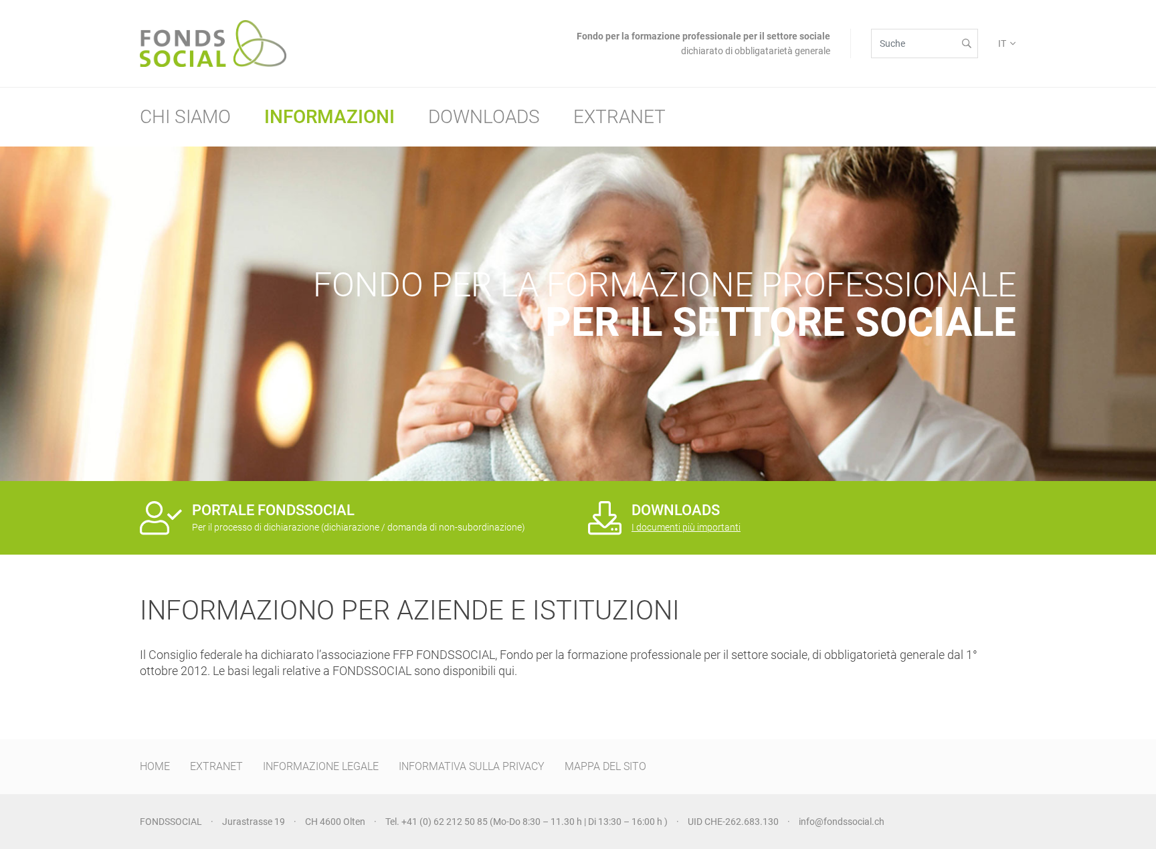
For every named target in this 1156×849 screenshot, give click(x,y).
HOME (155, 766)
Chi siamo (185, 117)
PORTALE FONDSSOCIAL (273, 510)
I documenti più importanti (686, 527)
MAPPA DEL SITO (605, 766)
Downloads (484, 117)
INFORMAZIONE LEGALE (321, 766)
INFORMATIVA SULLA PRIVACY (472, 766)
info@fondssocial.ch (841, 821)
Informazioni (329, 117)
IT (1002, 43)
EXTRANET (216, 766)
